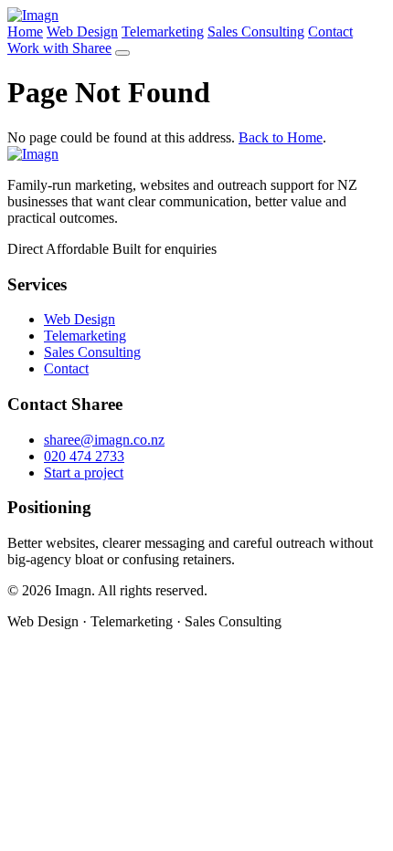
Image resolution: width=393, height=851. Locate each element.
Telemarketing (163, 31)
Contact (330, 31)
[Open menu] (122, 53)
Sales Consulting (255, 31)
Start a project (83, 472)
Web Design (82, 31)
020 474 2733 (84, 456)
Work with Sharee (59, 48)
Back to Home (281, 137)
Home (25, 31)
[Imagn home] (32, 15)
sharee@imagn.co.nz (104, 439)
